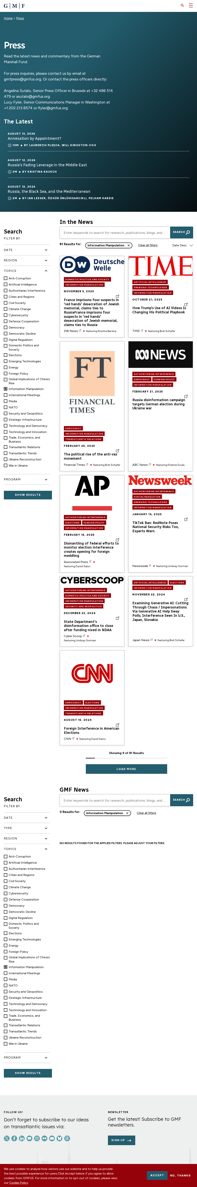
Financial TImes (74, 465)
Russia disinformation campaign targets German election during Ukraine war (158, 404)
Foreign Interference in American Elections (91, 731)
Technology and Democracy (28, 426)
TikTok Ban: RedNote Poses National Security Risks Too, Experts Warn (155, 527)
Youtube (29, 1138)
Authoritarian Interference (27, 290)
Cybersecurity (18, 315)
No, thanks (180, 1175)
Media (13, 401)
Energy (13, 367)
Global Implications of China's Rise (29, 381)
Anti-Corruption (20, 278)
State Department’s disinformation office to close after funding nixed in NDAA (88, 626)
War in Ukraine (18, 465)
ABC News (140, 465)
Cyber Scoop (73, 636)
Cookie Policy (18, 1183)
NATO (13, 407)
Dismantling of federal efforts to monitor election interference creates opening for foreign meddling (91, 549)
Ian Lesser (37, 198)
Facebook (14, 1138)
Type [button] (8, 828)
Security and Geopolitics (26, 413)
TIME (136, 331)
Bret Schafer (167, 331)
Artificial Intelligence (23, 284)
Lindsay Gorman (178, 566)
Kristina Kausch (42, 172)
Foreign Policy (18, 373)
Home (8, 18)
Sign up (118, 1140)
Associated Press (76, 562)
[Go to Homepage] (14, 6)
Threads (67, 1138)
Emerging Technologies (25, 361)
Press (20, 18)
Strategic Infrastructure (25, 419)
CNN (67, 739)
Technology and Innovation (28, 432)
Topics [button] (10, 271)
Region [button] (10, 260)
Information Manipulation (26, 389)
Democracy (16, 327)
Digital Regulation (21, 340)
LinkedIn (22, 1138)
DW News (71, 331)
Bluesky (59, 1138)
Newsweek (140, 566)
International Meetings (24, 395)
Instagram (37, 1138)
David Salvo (83, 566)
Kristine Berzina (107, 331)
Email (52, 1138)
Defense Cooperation (24, 321)
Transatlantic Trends (23, 453)
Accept (157, 1175)
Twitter (7, 1138)
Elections (15, 355)
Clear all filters (148, 245)
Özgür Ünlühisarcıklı (67, 198)
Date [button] (8, 250)
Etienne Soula (176, 465)
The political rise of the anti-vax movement (90, 456)
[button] (182, 5)
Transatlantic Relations (24, 447)
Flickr (44, 1138)
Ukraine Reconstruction (25, 459)
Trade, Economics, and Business (24, 439)
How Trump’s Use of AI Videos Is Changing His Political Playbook (159, 310)
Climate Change (20, 309)
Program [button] (12, 479)
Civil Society (17, 303)
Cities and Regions (21, 297)
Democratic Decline (22, 333)
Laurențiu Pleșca (44, 145)
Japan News (140, 640)
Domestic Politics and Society (24, 347)
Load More (126, 769)
